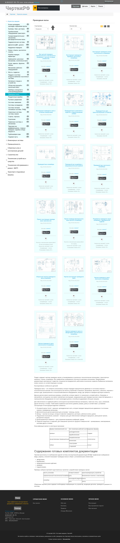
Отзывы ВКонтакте (66, 511)
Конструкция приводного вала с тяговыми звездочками (46, 111)
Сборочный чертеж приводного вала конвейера (46, 277)
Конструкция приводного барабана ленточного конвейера (73, 56)
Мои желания (92, 508)
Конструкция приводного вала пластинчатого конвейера (102, 52)
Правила (63, 508)
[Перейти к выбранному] (34, 8)
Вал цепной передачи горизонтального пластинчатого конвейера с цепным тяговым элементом (46, 56)
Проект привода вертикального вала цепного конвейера (73, 219)
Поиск (100, 6)
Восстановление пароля (96, 506)
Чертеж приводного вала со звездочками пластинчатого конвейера (73, 332)
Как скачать (36, 503)
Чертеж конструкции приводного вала (74, 277)
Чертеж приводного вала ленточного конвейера (102, 278)
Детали (85, 6)
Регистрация (92, 503)
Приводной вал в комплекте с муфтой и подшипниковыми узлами (74, 112)
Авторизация (109, 1)
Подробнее (45, 70)
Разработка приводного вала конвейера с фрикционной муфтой (102, 220)
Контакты (63, 506)
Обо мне (63, 503)
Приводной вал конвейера (46, 164)
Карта (93, 6)
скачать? (48, 66)
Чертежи (76, 6)
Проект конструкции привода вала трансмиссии (46, 220)
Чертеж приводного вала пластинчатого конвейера (46, 344)
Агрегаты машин (22, 14)
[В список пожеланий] (46, 76)
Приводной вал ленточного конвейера (102, 165)
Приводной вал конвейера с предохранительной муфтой (74, 165)
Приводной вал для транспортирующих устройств (102, 111)
